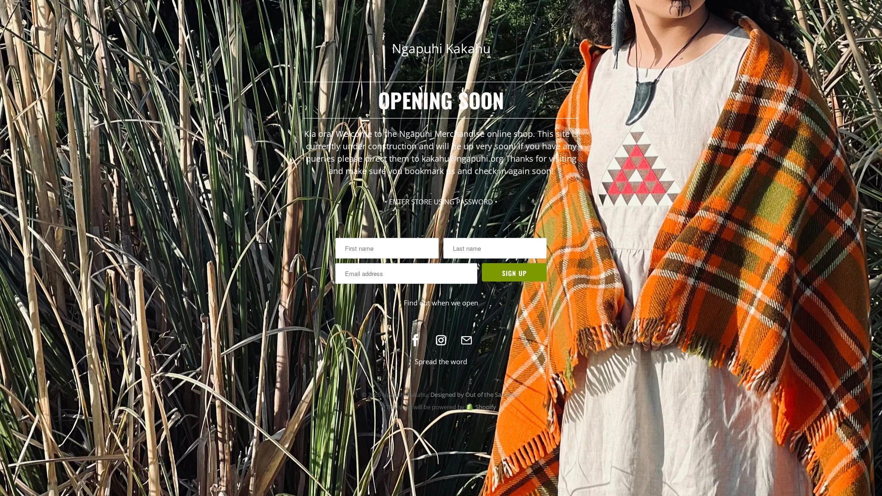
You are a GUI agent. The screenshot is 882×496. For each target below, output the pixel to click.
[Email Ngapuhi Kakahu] (466, 340)
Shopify (485, 407)
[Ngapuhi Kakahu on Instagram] (441, 340)
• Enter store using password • (441, 201)
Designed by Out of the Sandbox (474, 394)
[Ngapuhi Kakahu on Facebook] (415, 340)
